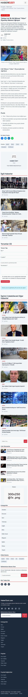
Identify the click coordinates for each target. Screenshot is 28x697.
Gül (22, 144)
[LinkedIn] (9, 584)
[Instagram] (5, 584)
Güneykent (4, 147)
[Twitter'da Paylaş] (5, 138)
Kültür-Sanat (5, 15)
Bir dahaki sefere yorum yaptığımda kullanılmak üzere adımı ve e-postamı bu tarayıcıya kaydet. (14, 277)
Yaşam (3, 550)
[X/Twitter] (2, 608)
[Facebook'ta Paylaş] (2, 138)
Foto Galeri (3, 665)
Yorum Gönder (5, 281)
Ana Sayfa (3, 656)
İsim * (2, 250)
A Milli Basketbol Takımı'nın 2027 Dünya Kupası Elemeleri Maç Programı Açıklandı (17, 457)
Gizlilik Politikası (4, 693)
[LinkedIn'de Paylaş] (9, 138)
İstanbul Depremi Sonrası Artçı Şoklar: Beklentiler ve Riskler (16, 472)
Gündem (4, 509)
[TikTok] (16, 608)
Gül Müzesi (10, 147)
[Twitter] (2, 584)
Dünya (3, 546)
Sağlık (3, 526)
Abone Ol (24, 575)
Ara (25, 441)
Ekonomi (4, 513)
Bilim (3, 530)
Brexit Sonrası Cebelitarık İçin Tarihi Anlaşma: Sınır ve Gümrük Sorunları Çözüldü (15, 450)
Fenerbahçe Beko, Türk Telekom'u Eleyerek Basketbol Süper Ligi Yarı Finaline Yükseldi (15, 479)
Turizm (17, 144)
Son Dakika (3, 658)
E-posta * (3, 257)
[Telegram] (9, 608)
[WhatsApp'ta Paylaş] (12, 138)
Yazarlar (3, 661)
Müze (12, 144)
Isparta (7, 144)
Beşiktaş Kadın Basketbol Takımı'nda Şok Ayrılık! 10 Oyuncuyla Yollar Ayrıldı (17, 465)
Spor (3, 517)
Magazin (4, 538)
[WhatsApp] (19, 608)
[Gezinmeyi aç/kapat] (25, 2)
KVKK (20, 693)
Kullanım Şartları (14, 693)
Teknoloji (4, 521)
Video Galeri (4, 663)
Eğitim (3, 542)
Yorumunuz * (4, 265)
